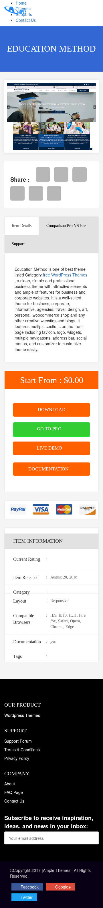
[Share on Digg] (54, 193)
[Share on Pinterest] (17, 193)
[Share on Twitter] (61, 174)
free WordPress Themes (65, 275)
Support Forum (18, 741)
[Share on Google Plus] (79, 174)
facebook (30, 887)
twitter (27, 897)
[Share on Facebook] (43, 174)
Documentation (49, 468)
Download (52, 409)
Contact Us (26, 20)
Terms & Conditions (22, 749)
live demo (50, 448)
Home (21, 3)
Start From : (51, 380)
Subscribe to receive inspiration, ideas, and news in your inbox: (48, 822)
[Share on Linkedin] (36, 193)
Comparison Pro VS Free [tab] (66, 225)
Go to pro (50, 428)
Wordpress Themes (22, 715)
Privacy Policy (16, 758)
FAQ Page (13, 792)
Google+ (63, 887)
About (9, 784)
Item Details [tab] (21, 225)
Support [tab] (18, 244)
